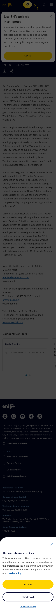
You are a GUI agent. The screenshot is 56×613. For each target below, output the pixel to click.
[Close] (52, 544)
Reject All (28, 597)
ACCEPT (28, 584)
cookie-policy (14, 573)
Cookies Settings (28, 606)
